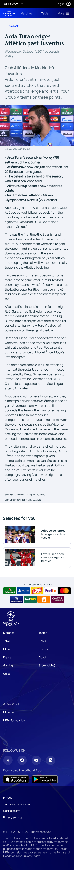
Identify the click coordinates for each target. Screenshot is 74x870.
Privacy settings (13, 817)
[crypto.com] (16, 599)
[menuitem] (27, 13)
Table (6, 641)
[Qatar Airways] (57, 599)
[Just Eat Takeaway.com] (43, 599)
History (43, 649)
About (42, 657)
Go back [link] (13, 25)
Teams (43, 633)
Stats (6, 673)
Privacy (7, 797)
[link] (26, 13)
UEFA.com (9, 712)
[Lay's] (37, 590)
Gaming (8, 665)
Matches (8, 633)
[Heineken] (9, 590)
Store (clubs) (47, 665)
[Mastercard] (64, 590)
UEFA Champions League (9, 13)
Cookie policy (11, 810)
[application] (37, 125)
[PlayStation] (23, 590)
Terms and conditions (16, 804)
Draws (7, 657)
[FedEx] (50, 590)
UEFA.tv (8, 649)
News (42, 641)
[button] (62, 13)
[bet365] (30, 599)
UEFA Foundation (14, 720)
